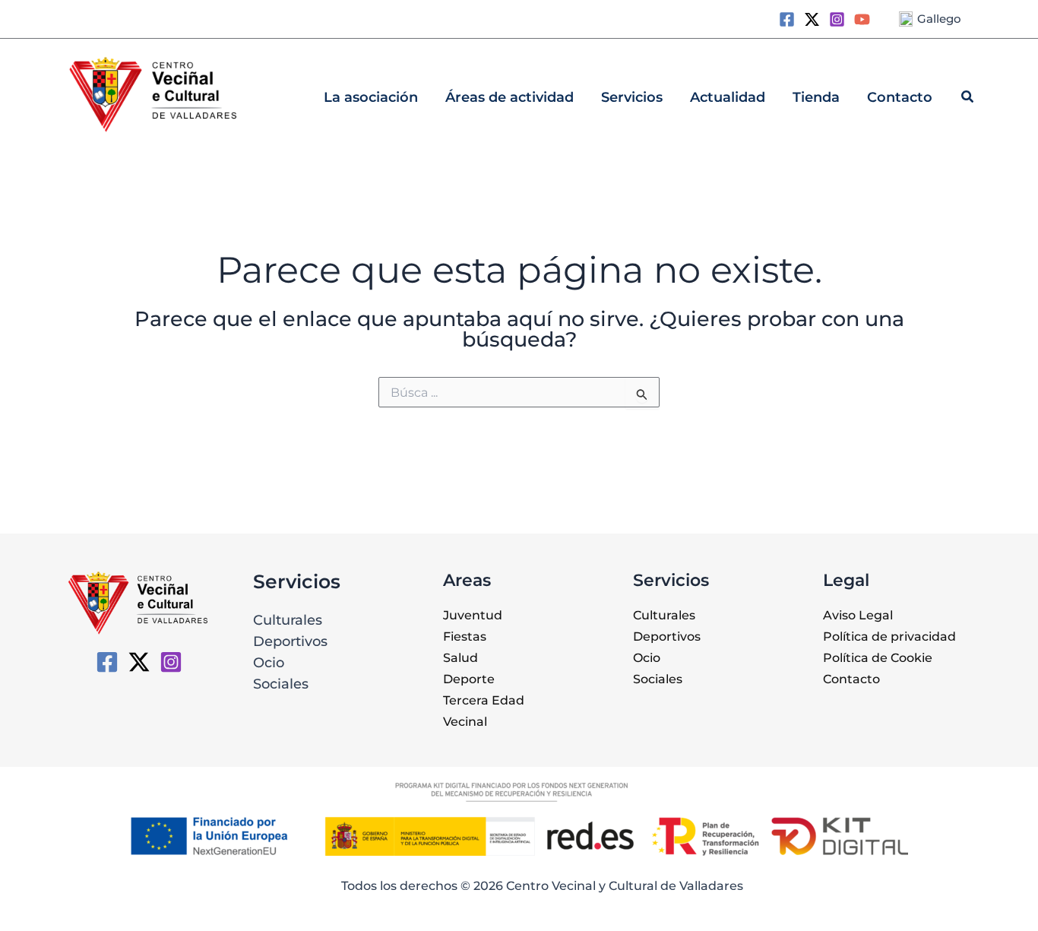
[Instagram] (837, 19)
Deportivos (290, 641)
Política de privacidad (889, 636)
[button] (968, 98)
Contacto (851, 679)
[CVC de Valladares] (107, 662)
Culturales (287, 620)
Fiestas (464, 636)
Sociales (281, 684)
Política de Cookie (877, 658)
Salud (460, 658)
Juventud (472, 615)
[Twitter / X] (812, 19)
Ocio (268, 662)
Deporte (469, 679)
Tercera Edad (483, 700)
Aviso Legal (858, 615)
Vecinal (465, 721)
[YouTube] (862, 19)
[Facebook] (787, 19)
